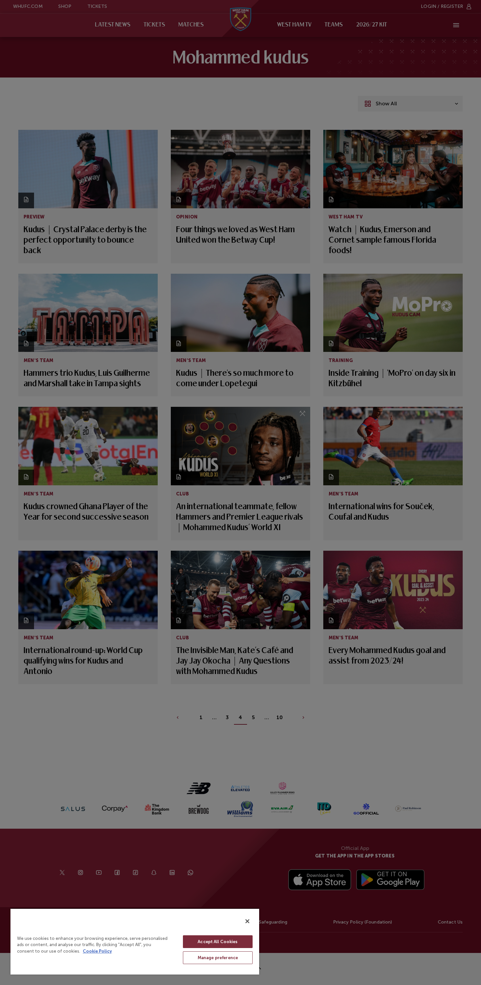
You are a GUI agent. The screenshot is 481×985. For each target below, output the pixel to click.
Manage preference (218, 957)
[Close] (247, 921)
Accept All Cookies (218, 941)
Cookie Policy (97, 951)
